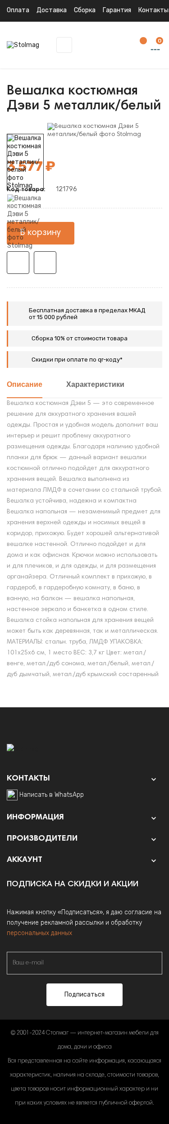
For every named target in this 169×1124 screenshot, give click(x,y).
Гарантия (117, 10)
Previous (25, 256)
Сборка (85, 10)
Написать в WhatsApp (51, 795)
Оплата (18, 10)
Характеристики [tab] (95, 385)
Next (25, 127)
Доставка (52, 10)
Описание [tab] (24, 385)
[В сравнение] (45, 262)
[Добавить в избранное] (18, 262)
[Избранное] (138, 45)
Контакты (153, 10)
